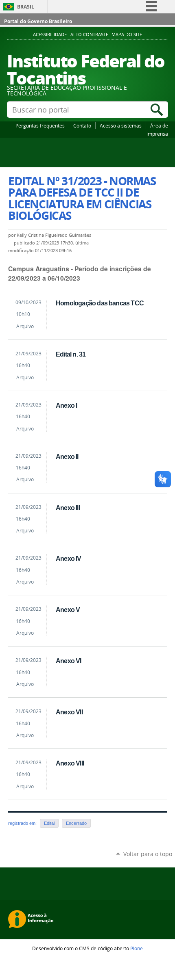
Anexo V (68, 609)
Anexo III (68, 507)
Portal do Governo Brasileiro (38, 21)
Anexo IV (68, 558)
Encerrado (76, 823)
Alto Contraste (89, 34)
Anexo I (66, 405)
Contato (82, 125)
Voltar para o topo (147, 854)
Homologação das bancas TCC (100, 303)
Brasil (25, 6)
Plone (136, 948)
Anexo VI (68, 660)
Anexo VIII (70, 763)
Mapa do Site (127, 34)
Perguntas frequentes (40, 125)
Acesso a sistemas (121, 125)
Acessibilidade (50, 34)
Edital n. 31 (70, 354)
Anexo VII (69, 712)
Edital (49, 823)
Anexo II (67, 456)
